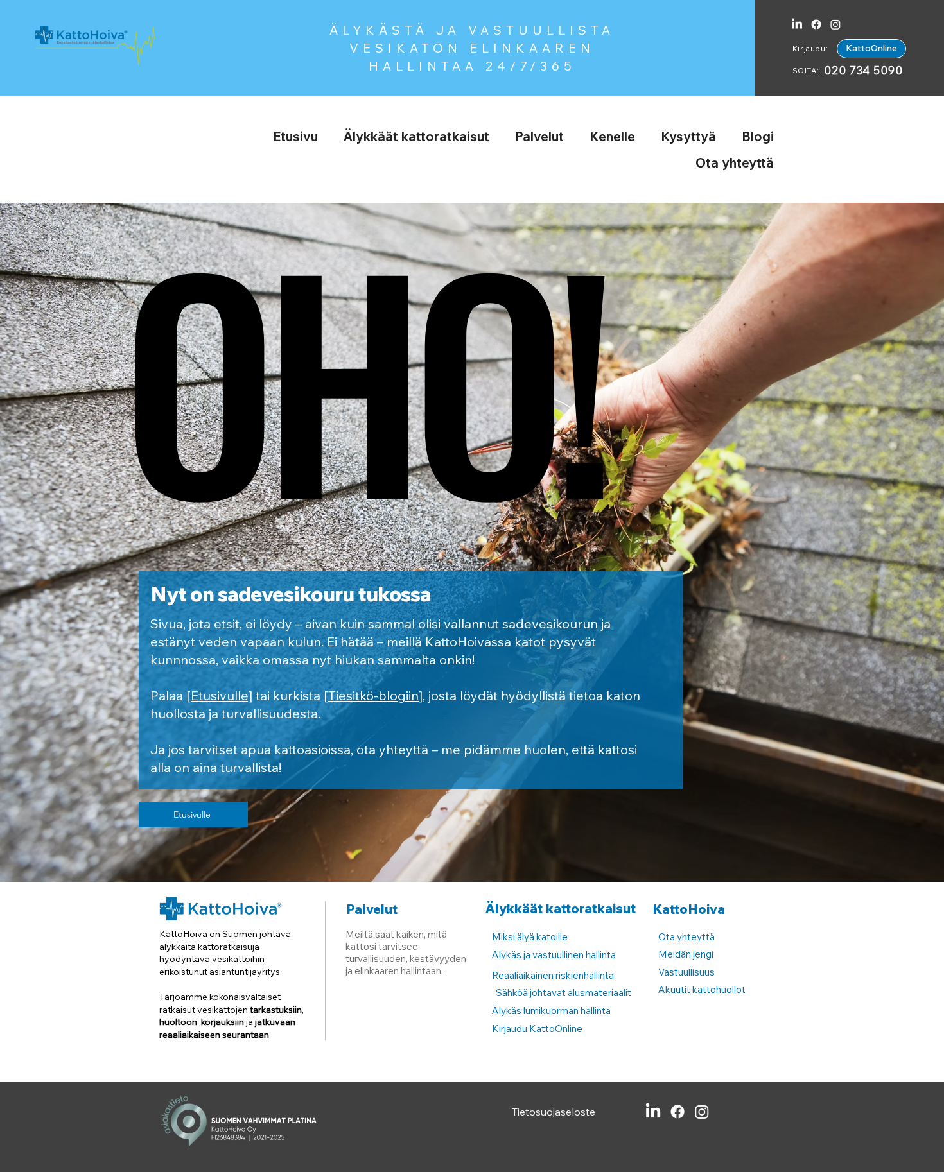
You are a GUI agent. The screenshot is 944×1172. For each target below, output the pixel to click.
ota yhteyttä (392, 749)
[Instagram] (835, 24)
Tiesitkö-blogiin (373, 695)
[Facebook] (816, 24)
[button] (416, 136)
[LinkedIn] (797, 24)
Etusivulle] (221, 695)
